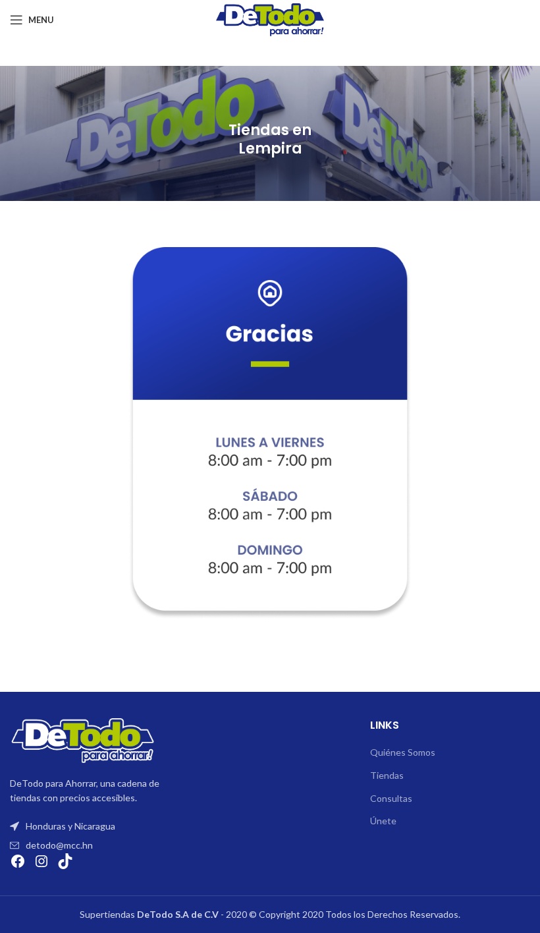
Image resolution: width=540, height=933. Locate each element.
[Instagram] (41, 861)
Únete (383, 820)
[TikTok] (65, 861)
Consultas (391, 798)
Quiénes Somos (402, 752)
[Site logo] (270, 18)
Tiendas (387, 775)
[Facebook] (18, 861)
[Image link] (82, 739)
